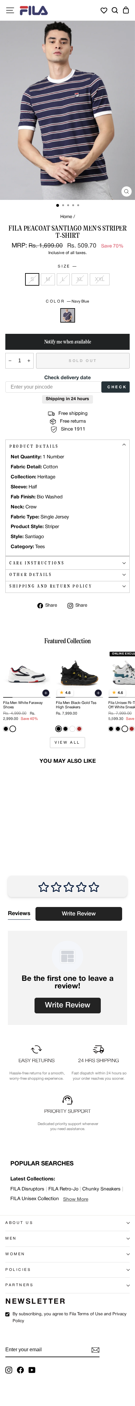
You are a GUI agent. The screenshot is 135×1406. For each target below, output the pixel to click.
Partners (19, 1285)
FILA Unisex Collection (34, 1199)
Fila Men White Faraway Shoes (23, 705)
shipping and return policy (50, 586)
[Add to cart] (45, 693)
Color (67, 301)
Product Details (34, 446)
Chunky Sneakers (101, 1189)
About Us (19, 1223)
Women (15, 1254)
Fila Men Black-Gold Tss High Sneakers (76, 705)
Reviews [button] (19, 913)
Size (67, 266)
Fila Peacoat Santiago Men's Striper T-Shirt (21, 825)
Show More (75, 1199)
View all (67, 742)
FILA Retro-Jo (63, 1189)
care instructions (36, 563)
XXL (100, 279)
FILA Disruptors (27, 1189)
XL (80, 279)
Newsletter (35, 1301)
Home (66, 217)
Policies (18, 1269)
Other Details (30, 574)
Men (11, 1238)
